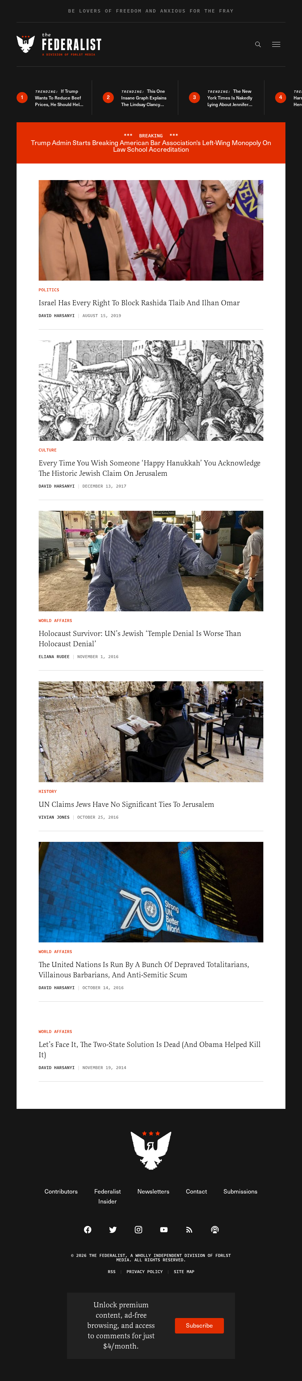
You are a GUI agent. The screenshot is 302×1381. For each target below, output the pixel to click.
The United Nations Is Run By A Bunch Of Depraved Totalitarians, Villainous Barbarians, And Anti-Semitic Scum (144, 970)
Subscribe (199, 1325)
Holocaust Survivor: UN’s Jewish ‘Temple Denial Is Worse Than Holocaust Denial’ (140, 639)
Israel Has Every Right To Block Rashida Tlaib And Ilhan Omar (139, 303)
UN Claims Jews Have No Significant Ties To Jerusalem (126, 804)
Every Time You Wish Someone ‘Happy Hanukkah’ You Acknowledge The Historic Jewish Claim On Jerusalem (149, 468)
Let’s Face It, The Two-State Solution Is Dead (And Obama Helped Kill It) (150, 1050)
